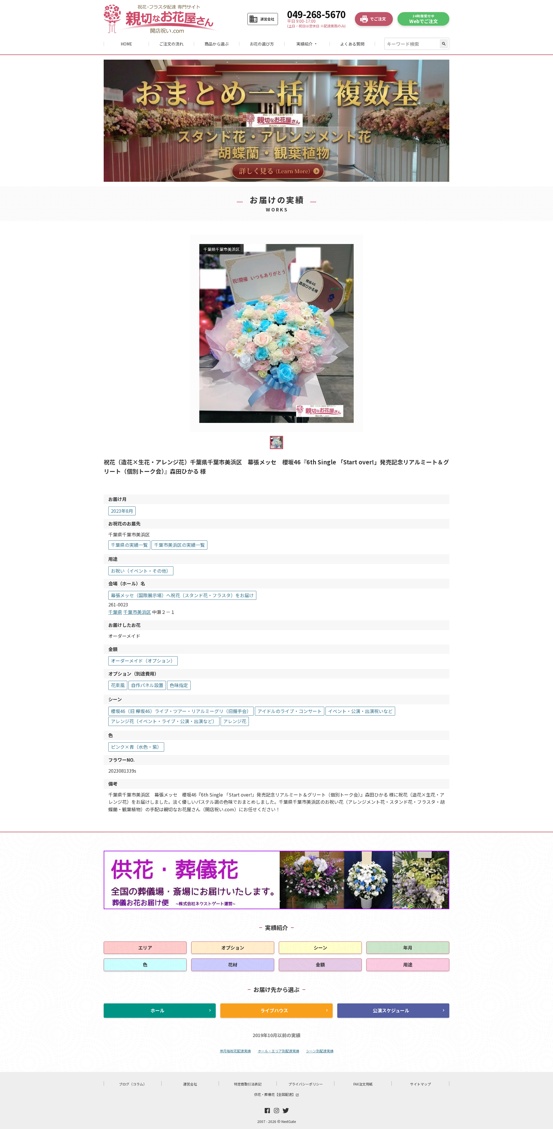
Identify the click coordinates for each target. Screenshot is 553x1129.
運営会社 (190, 1083)
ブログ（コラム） (133, 1083)
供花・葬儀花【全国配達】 (276, 1094)
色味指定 (179, 685)
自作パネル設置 (147, 685)
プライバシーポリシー (305, 1083)
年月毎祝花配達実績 (235, 1050)
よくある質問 (352, 44)
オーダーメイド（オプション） (143, 660)
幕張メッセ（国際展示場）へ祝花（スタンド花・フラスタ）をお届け (182, 595)
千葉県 (115, 611)
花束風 (118, 685)
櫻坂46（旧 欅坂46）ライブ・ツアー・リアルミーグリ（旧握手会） (181, 711)
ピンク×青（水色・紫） (136, 746)
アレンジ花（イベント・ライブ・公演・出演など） (164, 721)
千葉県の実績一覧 (129, 544)
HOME (126, 44)
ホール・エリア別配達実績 (278, 1050)
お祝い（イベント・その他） (141, 570)
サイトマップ (420, 1083)
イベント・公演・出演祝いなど (360, 711)
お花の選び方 (262, 44)
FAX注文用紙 (363, 1083)
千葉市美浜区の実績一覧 (179, 544)
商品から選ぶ (216, 44)
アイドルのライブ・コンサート (289, 711)
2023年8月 (122, 510)
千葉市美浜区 (137, 611)
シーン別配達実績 (320, 1050)
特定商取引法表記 (248, 1083)
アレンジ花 (234, 721)
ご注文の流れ (171, 44)
